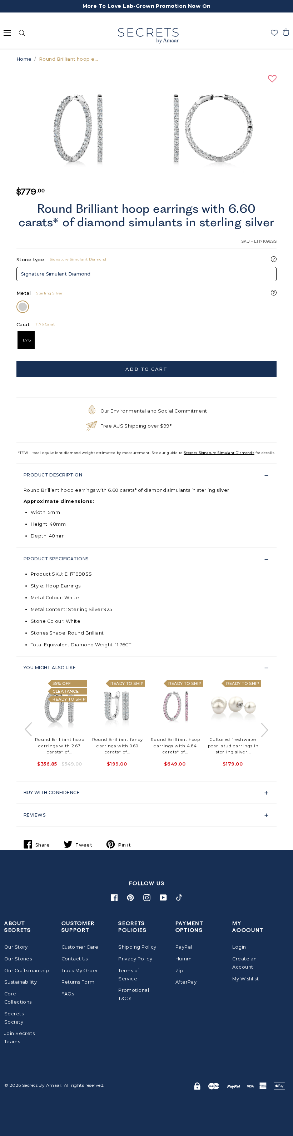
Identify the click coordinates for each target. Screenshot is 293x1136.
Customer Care (80, 947)
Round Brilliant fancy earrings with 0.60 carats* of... (117, 746)
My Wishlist (245, 978)
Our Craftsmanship (23, 970)
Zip (179, 970)
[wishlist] (274, 33)
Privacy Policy (135, 958)
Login (239, 947)
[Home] (148, 36)
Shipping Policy (137, 947)
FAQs (67, 993)
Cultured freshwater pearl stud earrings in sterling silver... (233, 746)
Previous (29, 730)
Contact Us (74, 958)
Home (24, 59)
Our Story (16, 947)
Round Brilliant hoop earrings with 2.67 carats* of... (59, 746)
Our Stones (18, 958)
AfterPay (186, 982)
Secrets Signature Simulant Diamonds (219, 453)
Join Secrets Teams (19, 1037)
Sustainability (20, 982)
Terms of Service (128, 974)
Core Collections (18, 998)
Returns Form (78, 982)
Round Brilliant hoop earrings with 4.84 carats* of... (175, 746)
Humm (183, 958)
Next (264, 730)
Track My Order (79, 970)
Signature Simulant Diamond (56, 274)
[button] (285, 32)
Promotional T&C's (133, 994)
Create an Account (244, 963)
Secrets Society (14, 1018)
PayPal (183, 947)
